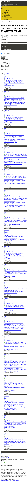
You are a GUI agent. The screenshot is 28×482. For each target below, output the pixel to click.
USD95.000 (10, 313)
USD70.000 (7, 412)
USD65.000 (7, 261)
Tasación (6, 16)
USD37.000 (7, 227)
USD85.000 (7, 145)
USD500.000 (7, 244)
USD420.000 (7, 108)
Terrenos (7, 35)
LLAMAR (6, 10)
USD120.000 (7, 393)
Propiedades (7, 15)
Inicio (2, 35)
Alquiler (6, 12)
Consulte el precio (8, 374)
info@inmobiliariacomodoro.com (9, 4)
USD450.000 (7, 88)
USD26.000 (7, 352)
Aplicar (2, 58)
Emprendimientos (8, 17)
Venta (5, 13)
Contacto (6, 19)
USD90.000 (7, 187)
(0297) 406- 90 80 (6, 457)
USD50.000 (7, 296)
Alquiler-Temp (23, 35)
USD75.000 (7, 167)
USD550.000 (7, 125)
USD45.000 (7, 279)
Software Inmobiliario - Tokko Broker (10, 480)
